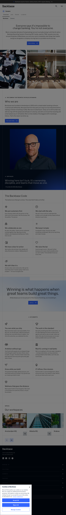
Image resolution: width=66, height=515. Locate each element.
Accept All (16, 500)
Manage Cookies (16, 509)
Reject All (16, 505)
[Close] (29, 487)
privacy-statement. (18, 496)
